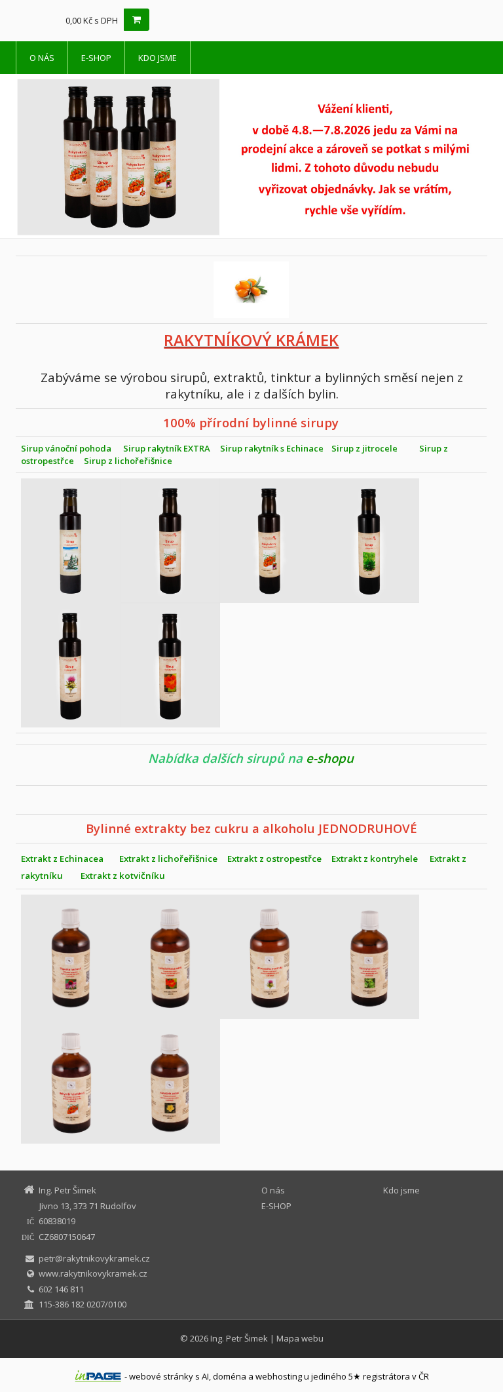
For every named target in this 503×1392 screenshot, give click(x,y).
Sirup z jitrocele (364, 448)
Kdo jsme (157, 58)
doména (229, 1376)
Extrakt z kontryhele (374, 858)
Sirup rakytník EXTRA (166, 448)
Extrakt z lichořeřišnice (168, 858)
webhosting (278, 1376)
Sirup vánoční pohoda (66, 448)
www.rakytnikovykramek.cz (93, 1273)
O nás (41, 58)
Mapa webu (300, 1338)
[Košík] (136, 20)
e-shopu (330, 758)
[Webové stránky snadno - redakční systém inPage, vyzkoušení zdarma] (98, 1376)
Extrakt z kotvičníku (123, 875)
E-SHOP (96, 58)
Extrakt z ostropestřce (274, 858)
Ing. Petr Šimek (239, 1338)
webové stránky (161, 1376)
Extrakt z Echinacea (62, 858)
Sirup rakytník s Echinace (272, 448)
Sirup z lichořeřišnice (131, 461)
